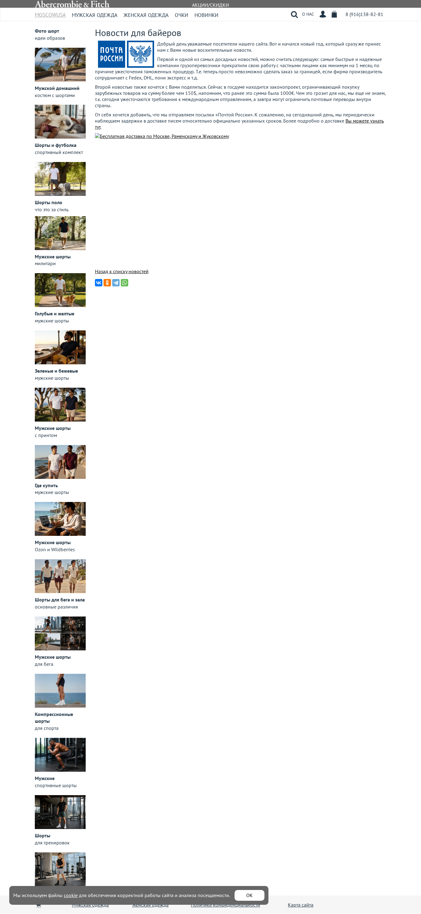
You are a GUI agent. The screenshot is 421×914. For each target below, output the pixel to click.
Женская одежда (146, 15)
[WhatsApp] (124, 282)
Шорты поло (48, 202)
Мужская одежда (94, 15)
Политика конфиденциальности (225, 905)
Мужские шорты (53, 256)
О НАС (308, 14)
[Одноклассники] (107, 282)
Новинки (206, 15)
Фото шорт (47, 31)
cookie (71, 895)
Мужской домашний (57, 88)
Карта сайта (300, 905)
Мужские (45, 778)
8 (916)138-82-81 (364, 14)
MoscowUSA (50, 12)
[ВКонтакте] (98, 282)
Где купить (46, 485)
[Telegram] (116, 282)
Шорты (42, 835)
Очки (181, 15)
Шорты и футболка (55, 145)
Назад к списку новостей (122, 271)
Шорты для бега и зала (60, 600)
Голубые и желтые (54, 313)
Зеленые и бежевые (56, 371)
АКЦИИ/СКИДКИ (210, 5)
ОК (249, 895)
